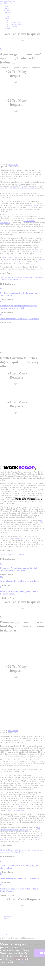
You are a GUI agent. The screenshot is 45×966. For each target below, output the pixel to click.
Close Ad (38, 469)
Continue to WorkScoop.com (28, 499)
